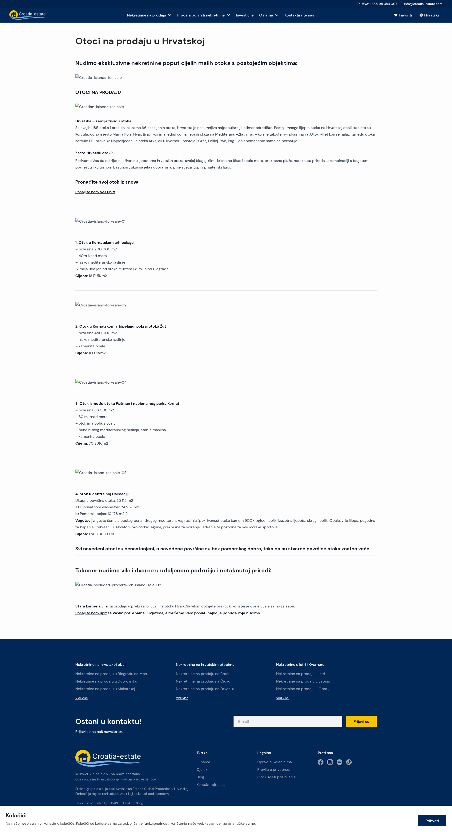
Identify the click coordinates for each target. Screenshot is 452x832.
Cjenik (202, 769)
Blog (200, 777)
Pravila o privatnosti (274, 769)
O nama (203, 762)
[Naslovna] (28, 15)
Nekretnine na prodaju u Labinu (303, 681)
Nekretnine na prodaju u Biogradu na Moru (111, 673)
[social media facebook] (320, 762)
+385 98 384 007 (145, 779)
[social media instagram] (330, 762)
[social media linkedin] (339, 762)
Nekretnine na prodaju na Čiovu (203, 681)
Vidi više (81, 698)
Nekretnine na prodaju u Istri (300, 673)
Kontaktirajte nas (211, 784)
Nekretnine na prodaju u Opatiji (303, 689)
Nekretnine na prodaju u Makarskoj (105, 689)
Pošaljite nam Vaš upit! (95, 191)
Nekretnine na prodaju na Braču (203, 673)
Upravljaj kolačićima (274, 762)
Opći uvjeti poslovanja (276, 777)
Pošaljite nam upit (91, 613)
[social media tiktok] (349, 762)
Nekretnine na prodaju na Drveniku (205, 689)
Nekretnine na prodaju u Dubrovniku (106, 681)
